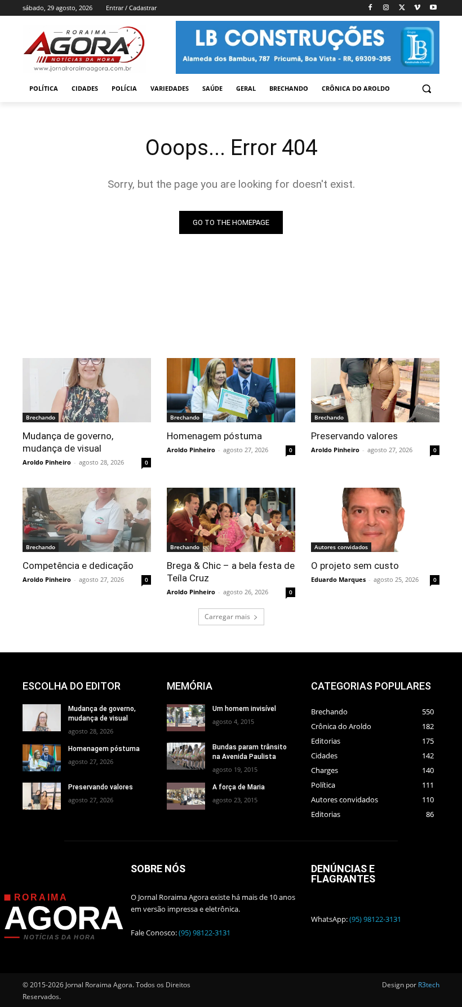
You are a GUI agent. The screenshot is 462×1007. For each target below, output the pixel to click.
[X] (402, 8)
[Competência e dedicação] (87, 520)
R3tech (428, 985)
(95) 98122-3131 (204, 933)
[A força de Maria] (186, 796)
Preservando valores (354, 435)
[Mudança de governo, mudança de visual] (87, 390)
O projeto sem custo (355, 565)
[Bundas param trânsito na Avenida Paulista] (186, 756)
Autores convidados (341, 547)
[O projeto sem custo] (375, 520)
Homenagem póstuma (214, 435)
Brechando (40, 417)
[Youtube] (433, 8)
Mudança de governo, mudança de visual (68, 442)
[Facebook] (370, 8)
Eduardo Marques (338, 579)
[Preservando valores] (375, 390)
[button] (426, 89)
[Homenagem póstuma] (231, 390)
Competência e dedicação (78, 565)
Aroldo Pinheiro (47, 462)
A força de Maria (238, 787)
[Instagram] (386, 8)
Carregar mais (227, 616)
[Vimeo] (417, 8)
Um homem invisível (244, 709)
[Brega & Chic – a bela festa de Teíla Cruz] (231, 520)
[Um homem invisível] (186, 717)
